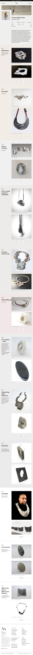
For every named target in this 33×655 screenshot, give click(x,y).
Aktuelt (23, 629)
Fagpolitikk (23, 630)
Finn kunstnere (14, 629)
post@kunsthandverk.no (4, 633)
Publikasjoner (14, 633)
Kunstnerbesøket (14, 630)
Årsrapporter (24, 642)
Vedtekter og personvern (26, 643)
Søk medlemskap (14, 647)
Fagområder (14, 631)
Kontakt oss (24, 644)
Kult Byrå (30, 653)
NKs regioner (24, 639)
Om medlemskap (14, 644)
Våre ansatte (24, 640)
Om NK (23, 638)
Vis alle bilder (21, 329)
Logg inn (3, 3)
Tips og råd (13, 640)
